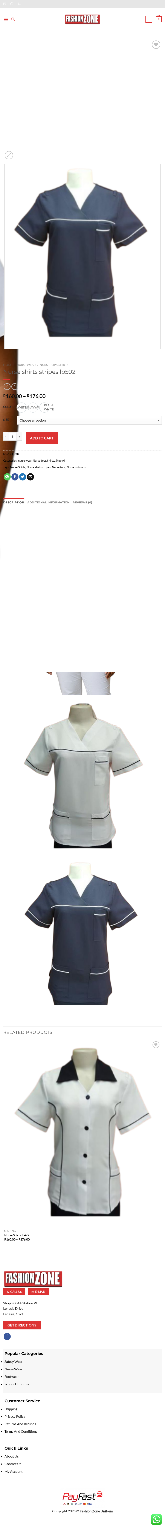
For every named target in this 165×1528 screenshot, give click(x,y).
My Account (14, 1471)
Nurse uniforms (76, 467)
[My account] (148, 19)
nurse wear (26, 365)
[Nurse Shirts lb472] (82, 1133)
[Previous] (5, 353)
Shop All (60, 460)
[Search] (13, 19)
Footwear (12, 1376)
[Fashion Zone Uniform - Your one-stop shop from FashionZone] (82, 19)
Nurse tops (59, 467)
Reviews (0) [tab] (82, 502)
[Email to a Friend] (30, 476)
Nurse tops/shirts (54, 365)
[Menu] (5, 19)
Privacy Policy (15, 1416)
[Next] (19, 153)
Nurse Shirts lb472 (16, 1235)
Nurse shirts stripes (39, 467)
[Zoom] (9, 155)
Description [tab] (13, 502)
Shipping (11, 1409)
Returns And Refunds (20, 1424)
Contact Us (13, 1464)
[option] (33, 407)
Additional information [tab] (48, 502)
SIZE (6, 419)
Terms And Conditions (21, 1431)
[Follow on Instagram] (14, 1336)
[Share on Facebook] (14, 476)
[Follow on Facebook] (7, 1336)
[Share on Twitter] (22, 476)
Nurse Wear (14, 1369)
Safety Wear (14, 1361)
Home (7, 365)
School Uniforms (17, 1384)
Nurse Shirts (17, 467)
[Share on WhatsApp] (7, 476)
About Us (12, 1456)
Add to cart (41, 438)
